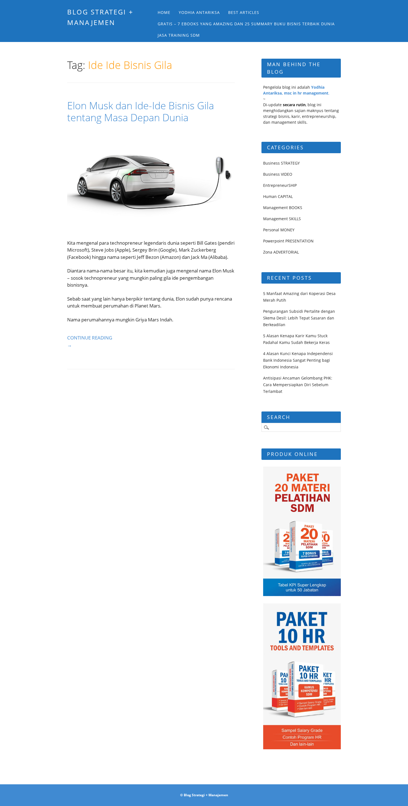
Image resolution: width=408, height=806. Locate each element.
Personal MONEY (278, 229)
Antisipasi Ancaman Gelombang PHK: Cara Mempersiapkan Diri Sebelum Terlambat (297, 384)
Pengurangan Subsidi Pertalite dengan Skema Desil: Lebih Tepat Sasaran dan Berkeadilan (299, 318)
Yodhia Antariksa (199, 12)
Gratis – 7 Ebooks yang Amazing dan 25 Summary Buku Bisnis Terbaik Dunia (246, 23)
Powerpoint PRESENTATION (288, 241)
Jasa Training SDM (179, 35)
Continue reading (89, 341)
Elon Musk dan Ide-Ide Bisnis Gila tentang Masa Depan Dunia (140, 111)
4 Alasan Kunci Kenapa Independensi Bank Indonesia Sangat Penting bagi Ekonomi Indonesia (298, 360)
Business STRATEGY (281, 163)
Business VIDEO (277, 174)
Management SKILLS (282, 218)
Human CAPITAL (278, 196)
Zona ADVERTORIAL (281, 252)
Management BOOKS (282, 207)
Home (164, 12)
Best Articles (243, 12)
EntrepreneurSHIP (280, 185)
